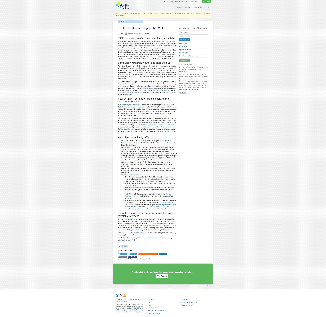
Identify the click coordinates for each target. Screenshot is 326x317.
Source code (184, 299)
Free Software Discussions (188, 56)
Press (208, 7)
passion (172, 188)
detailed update (148, 88)
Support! (133, 256)
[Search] (187, 1)
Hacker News (143, 254)
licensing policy (137, 312)
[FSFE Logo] (122, 5)
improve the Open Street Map (154, 179)
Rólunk (179, 7)
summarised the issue (160, 90)
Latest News (183, 46)
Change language (178, 1)
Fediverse (123, 254)
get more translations (137, 233)
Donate (207, 1)
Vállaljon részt (198, 7)
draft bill (128, 74)
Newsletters (183, 43)
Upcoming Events (185, 50)
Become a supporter (184, 60)
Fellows (139, 238)
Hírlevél (121, 21)
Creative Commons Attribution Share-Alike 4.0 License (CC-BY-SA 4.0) (129, 308)
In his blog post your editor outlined (129, 105)
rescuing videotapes (167, 202)
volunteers (132, 238)
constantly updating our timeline (128, 92)
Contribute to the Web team (188, 302)
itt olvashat (205, 13)
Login (167, 1)
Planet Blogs (183, 53)
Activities (188, 7)
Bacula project (144, 158)
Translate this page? (186, 305)
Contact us (151, 299)
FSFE (133, 240)
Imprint (150, 305)
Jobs (149, 302)
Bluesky (133, 254)
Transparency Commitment (156, 310)
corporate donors (151, 238)
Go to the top (207, 286)
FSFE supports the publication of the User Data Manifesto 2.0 (151, 46)
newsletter (125, 246)
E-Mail (123, 256)
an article (157, 147)
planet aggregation (134, 175)
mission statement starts (150, 225)
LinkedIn (162, 254)
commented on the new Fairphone (144, 188)
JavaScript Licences (154, 313)
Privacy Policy (152, 308)
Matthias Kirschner (134, 33)
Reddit (152, 254)
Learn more (151, 258)
